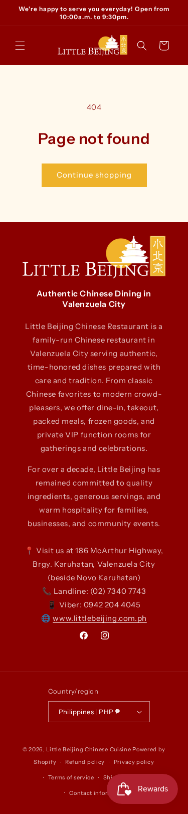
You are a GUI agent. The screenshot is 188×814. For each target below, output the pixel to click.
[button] (20, 46)
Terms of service (71, 777)
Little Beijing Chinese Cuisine (88, 749)
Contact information (98, 792)
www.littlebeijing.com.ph (99, 618)
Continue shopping (94, 175)
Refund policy (85, 761)
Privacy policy (134, 761)
